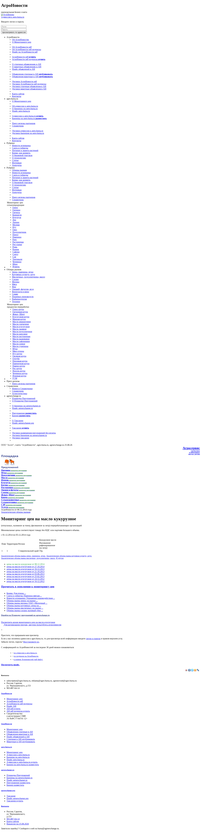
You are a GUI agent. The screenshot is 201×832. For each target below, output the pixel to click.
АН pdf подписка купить (18, 711)
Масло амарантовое (21, 321)
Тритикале (17, 259)
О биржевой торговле (22, 155)
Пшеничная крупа (20, 363)
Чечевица (16, 262)
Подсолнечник (19, 232)
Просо (15, 234)
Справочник (18, 126)
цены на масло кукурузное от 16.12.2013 (25, 569)
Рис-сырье (17, 244)
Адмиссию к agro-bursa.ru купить (22, 762)
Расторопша (18, 242)
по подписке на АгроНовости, (26, 656)
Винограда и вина (20, 292)
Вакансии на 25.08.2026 (18, 824)
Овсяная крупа (19, 356)
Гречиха (16, 212)
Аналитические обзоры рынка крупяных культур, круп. (69, 556)
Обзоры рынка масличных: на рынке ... (25, 608)
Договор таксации (20, 438)
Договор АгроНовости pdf (24, 81)
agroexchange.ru (7, 770)
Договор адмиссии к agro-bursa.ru (27, 131)
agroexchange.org (8, 790)
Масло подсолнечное (22, 331)
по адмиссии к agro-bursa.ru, (25, 653)
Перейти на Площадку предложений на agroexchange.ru (25, 615)
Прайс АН (11, 706)
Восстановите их (31, 642)
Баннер (21, 415)
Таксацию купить (15, 801)
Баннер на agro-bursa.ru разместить (23, 764)
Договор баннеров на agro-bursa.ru (28, 133)
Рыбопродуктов (19, 299)
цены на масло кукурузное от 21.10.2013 (25, 571)
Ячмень (16, 266)
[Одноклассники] (195, 670)
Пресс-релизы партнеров (23, 123)
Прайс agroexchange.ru (22, 408)
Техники (16, 301)
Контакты (16, 96)
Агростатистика (19, 393)
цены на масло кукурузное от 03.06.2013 (25, 574)
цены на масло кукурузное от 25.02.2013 (25, 576)
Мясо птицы (18, 351)
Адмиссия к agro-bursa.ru (12, 17)
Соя (14, 257)
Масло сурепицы (20, 346)
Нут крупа (17, 354)
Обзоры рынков (19, 170)
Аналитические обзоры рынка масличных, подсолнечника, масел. (28, 558)
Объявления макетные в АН (32, 76)
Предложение (24, 413)
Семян (15, 294)
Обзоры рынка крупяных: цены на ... (24, 605)
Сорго (15, 254)
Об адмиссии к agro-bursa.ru (25, 106)
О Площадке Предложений (24, 401)
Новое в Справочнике (22, 388)
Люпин (15, 222)
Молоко (16, 225)
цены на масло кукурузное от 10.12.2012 (25, 581)
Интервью (17, 163)
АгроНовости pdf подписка (28, 59)
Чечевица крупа (19, 373)
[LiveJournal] (198, 670)
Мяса (14, 284)
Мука (15, 349)
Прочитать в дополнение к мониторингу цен (27, 586)
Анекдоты (17, 165)
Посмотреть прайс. (10, 665)
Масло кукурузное (21, 326)
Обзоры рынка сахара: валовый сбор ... (25, 610)
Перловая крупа (19, 361)
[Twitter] (192, 670)
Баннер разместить (15, 785)
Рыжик (15, 249)
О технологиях (19, 158)
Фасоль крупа (18, 371)
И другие (60, 558)
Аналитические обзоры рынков (15, 512)
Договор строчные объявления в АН (29, 86)
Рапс (14, 239)
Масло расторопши (21, 336)
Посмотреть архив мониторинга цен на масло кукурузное (28, 622)
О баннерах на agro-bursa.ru (25, 108)
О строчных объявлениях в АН (26, 64)
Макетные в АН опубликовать (21, 741)
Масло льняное (19, 329)
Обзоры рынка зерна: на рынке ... (22, 601)
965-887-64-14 (13, 819)
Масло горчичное (20, 324)
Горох (15, 207)
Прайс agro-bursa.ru (21, 111)
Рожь (14, 247)
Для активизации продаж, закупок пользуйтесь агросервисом (32, 625)
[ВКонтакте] (189, 670)
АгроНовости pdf (24, 57)
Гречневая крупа (20, 312)
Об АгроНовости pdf (22, 47)
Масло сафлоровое (21, 341)
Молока (15, 282)
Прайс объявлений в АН (23, 69)
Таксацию (20, 428)
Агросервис (191, 448)
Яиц (14, 287)
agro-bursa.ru (6, 747)
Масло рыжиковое (21, 339)
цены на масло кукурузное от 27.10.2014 (25, 566)
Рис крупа (17, 368)
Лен (14, 220)
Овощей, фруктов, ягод (23, 289)
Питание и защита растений (25, 150)
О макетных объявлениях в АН (26, 67)
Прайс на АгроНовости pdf (24, 52)
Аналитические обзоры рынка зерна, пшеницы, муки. (23, 556)
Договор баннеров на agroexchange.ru (29, 435)
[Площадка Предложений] (9, 468)
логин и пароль (93, 638)
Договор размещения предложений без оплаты (34, 433)
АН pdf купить (13, 708)
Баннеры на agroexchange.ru (19, 778)
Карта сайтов (18, 94)
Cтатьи (15, 160)
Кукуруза (16, 217)
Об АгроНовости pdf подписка (26, 49)
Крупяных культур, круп (23, 274)
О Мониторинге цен (21, 42)
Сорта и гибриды (20, 148)
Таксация (11, 796)
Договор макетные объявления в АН (29, 89)
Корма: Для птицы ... (16, 593)
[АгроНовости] (7, 14)
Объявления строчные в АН (32, 74)
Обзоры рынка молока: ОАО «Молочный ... (27, 603)
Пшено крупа (18, 366)
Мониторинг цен (15, 699)
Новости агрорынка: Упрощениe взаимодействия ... (31, 598)
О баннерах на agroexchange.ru (26, 406)
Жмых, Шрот (18, 314)
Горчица (16, 210)
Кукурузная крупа (20, 317)
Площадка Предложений (23, 398)
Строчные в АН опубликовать (21, 739)
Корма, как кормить (21, 153)
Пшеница (16, 237)
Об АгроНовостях (20, 39)
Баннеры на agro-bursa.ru (29, 118)
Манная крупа (19, 319)
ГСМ (14, 378)
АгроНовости (6, 693)
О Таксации (17, 420)
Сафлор (16, 252)
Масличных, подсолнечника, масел (28, 277)
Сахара (15, 279)
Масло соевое (18, 344)
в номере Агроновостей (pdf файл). (28, 659)
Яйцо (15, 264)
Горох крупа (18, 309)
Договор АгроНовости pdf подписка (29, 84)
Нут (14, 227)
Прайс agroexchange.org (23, 423)
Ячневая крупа (19, 376)
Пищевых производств (23, 296)
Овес (14, 230)
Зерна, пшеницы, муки (22, 272)
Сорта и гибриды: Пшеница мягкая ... (24, 596)
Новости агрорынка (21, 145)
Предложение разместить (18, 783)
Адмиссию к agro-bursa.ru (27, 116)
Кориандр (17, 215)
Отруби (16, 358)
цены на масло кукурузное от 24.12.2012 (25, 579)
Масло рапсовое (19, 334)
